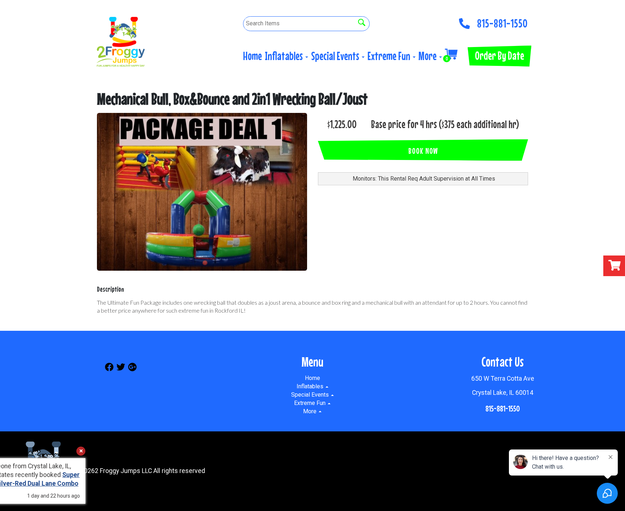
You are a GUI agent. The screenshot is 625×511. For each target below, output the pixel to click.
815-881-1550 (502, 21)
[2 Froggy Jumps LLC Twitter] (120, 368)
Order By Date (499, 55)
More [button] (428, 56)
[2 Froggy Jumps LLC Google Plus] (132, 368)
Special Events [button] (336, 56)
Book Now (423, 151)
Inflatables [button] (285, 56)
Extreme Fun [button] (389, 56)
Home (252, 56)
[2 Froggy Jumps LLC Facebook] (109, 368)
